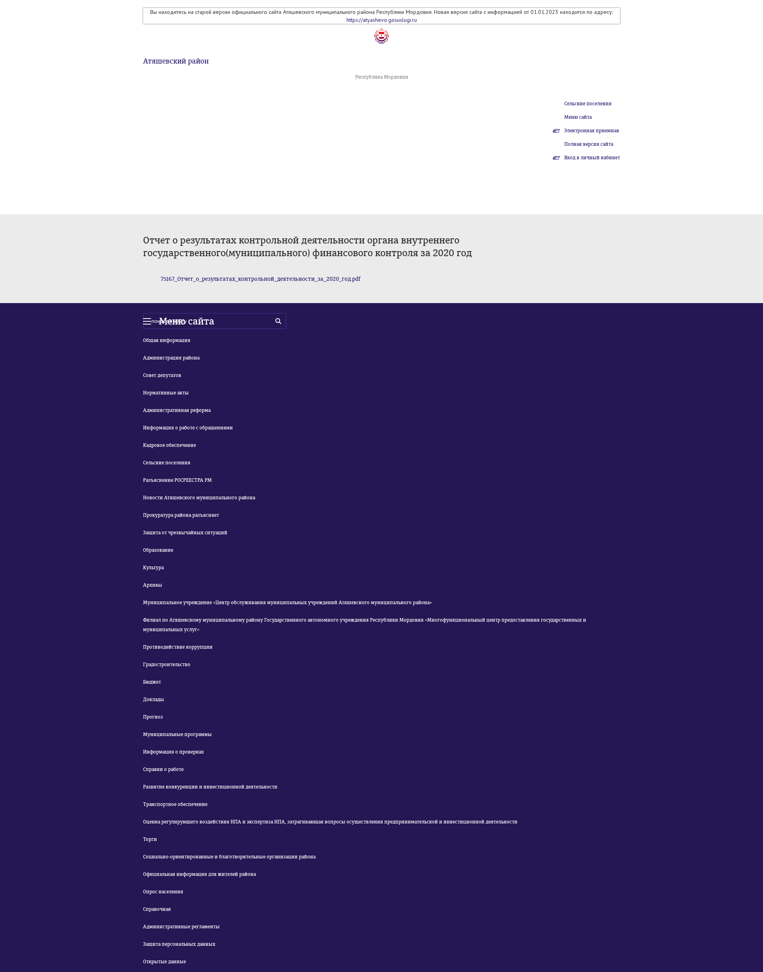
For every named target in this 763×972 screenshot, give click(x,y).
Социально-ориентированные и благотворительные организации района (229, 857)
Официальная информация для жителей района (199, 874)
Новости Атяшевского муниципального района (199, 497)
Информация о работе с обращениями (188, 428)
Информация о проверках (173, 752)
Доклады (153, 699)
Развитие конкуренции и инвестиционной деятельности (210, 787)
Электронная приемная (591, 130)
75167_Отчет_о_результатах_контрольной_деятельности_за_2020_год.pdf (260, 279)
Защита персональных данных (179, 944)
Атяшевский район (176, 61)
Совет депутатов (162, 375)
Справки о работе (163, 769)
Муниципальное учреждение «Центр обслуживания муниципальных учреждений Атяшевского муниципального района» (287, 602)
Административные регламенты (181, 926)
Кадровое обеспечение (169, 445)
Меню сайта (578, 117)
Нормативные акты (166, 393)
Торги (150, 839)
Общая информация (166, 340)
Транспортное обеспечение (175, 804)
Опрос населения (163, 892)
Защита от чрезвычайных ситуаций (185, 532)
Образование (158, 550)
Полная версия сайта (588, 144)
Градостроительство (166, 664)
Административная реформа (177, 410)
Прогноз (153, 717)
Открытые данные (164, 961)
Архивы (152, 585)
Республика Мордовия (381, 77)
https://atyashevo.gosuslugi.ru (382, 19)
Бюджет (152, 682)
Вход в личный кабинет (592, 157)
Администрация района (171, 358)
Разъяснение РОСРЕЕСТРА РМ (177, 480)
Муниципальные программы (177, 734)
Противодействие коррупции (178, 647)
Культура (153, 567)
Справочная (157, 909)
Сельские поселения (588, 103)
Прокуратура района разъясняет (181, 515)
